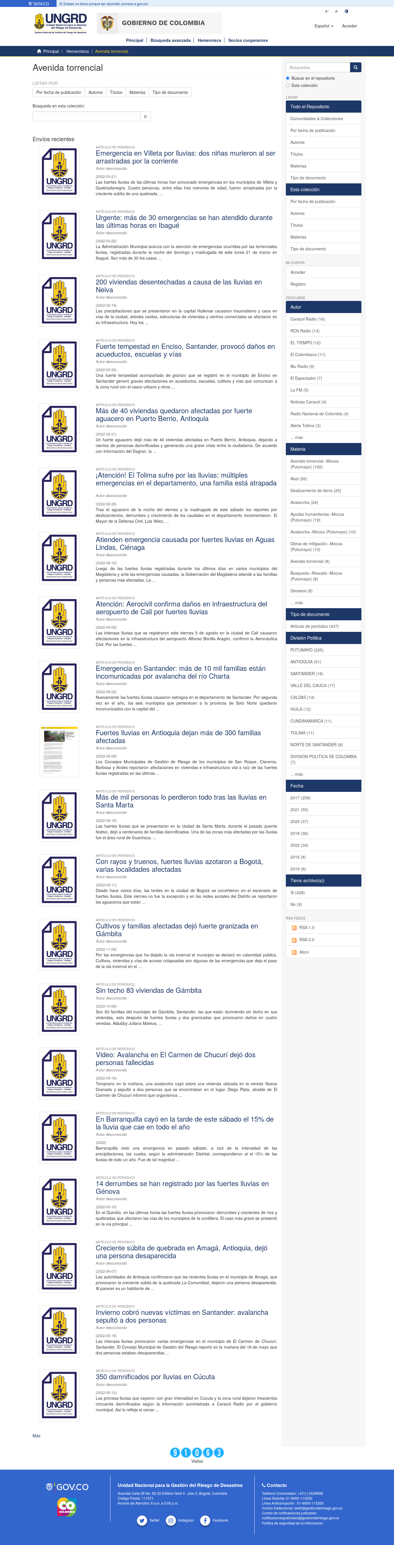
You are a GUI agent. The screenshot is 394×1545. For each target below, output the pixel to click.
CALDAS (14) (302, 697)
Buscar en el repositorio (313, 78)
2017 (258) (300, 798)
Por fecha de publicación (58, 92)
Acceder (297, 272)
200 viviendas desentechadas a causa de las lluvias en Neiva (179, 285)
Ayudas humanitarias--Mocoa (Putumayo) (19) (317, 517)
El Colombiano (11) (308, 354)
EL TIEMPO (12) (305, 342)
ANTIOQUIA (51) (305, 661)
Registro (298, 284)
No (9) (296, 904)
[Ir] (355, 67)
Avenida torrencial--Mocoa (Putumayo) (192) (314, 464)
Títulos (116, 92)
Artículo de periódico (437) (314, 626)
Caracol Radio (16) (307, 319)
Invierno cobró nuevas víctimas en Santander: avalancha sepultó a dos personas (182, 1315)
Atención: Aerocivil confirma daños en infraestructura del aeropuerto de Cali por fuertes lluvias (181, 607)
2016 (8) (298, 857)
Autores (96, 92)
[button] (324, 25)
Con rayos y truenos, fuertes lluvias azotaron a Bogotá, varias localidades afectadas (179, 865)
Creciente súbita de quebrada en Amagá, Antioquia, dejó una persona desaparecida (181, 1251)
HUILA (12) (300, 709)
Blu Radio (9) (302, 366)
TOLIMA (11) (302, 733)
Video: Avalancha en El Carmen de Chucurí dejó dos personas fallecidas (176, 1058)
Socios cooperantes (248, 40)
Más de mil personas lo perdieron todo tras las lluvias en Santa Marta (181, 800)
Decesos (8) (301, 590)
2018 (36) (299, 833)
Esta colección (305, 85)
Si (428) (297, 892)
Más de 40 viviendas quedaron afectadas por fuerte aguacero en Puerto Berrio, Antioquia (174, 414)
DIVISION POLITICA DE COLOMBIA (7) (323, 759)
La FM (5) (299, 390)
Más (36, 1435)
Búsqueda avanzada (171, 40)
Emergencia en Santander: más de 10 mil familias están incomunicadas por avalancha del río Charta (181, 671)
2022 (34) (299, 845)
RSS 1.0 (306, 927)
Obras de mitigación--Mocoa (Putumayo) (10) (316, 546)
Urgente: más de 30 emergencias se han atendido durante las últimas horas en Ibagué (184, 221)
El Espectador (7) (306, 378)
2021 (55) (299, 809)
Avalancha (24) (304, 502)
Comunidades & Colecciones (316, 118)
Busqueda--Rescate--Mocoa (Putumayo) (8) (316, 576)
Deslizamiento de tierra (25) (315, 490)
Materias (137, 92)
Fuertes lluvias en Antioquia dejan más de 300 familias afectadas (178, 736)
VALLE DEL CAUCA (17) (312, 685)
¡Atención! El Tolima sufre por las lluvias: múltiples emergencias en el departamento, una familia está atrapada (186, 478)
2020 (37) (299, 821)
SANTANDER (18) (306, 673)
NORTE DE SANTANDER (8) (316, 744)
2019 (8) (298, 869)
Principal (134, 40)
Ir (145, 116)
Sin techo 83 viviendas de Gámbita (149, 990)
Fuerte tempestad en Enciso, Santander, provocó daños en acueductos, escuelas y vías (185, 349)
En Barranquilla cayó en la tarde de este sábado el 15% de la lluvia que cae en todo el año (185, 1122)
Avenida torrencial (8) (310, 561)
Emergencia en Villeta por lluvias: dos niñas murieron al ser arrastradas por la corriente (185, 156)
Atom (304, 952)
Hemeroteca (209, 40)
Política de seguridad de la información (292, 1522)
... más (296, 437)
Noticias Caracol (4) (308, 402)
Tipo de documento (170, 92)
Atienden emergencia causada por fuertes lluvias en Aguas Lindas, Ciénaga (185, 543)
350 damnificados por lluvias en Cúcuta (155, 1376)
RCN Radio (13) (305, 331)
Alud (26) (298, 478)
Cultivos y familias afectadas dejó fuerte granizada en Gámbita (177, 929)
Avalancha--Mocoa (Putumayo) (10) (323, 532)
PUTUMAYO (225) (307, 650)
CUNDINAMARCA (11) (311, 721)
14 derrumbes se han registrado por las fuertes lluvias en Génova (182, 1187)
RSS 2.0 (306, 939)
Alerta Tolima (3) (305, 425)
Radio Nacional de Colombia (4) (319, 413)
